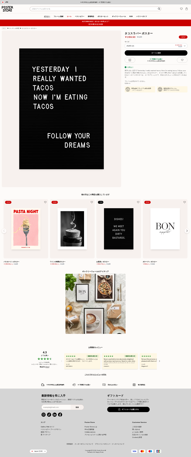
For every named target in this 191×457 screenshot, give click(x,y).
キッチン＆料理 (14, 28)
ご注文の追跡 (136, 427)
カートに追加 (156, 53)
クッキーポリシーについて (84, 444)
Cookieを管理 (137, 437)
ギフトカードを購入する (130, 409)
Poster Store (100, 450)
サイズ (127, 42)
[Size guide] (130, 60)
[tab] (181, 9)
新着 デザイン (46, 432)
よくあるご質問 (137, 432)
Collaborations (90, 432)
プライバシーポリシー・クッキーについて (109, 444)
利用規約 (70, 444)
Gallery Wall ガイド (47, 427)
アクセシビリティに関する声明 (95, 435)
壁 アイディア (46, 435)
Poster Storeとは (91, 427)
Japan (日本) (38, 451)
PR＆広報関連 (89, 429)
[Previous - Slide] (4, 230)
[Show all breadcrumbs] (4, 28)
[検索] (159, 9)
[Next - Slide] (187, 230)
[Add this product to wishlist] (182, 60)
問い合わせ (136, 429)
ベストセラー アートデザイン (51, 429)
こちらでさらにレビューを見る (95, 375)
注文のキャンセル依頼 (140, 435)
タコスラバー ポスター (29, 28)
